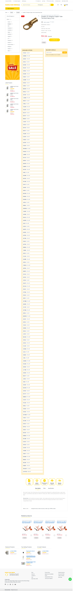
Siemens (10, 48)
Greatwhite (10, 30)
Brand (12, 12)
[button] (38, 16)
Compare (52, 21)
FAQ (32, 577)
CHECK (64, 52)
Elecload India (25, 498)
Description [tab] (38, 488)
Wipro (9, 50)
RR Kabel (10, 46)
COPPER (54, 15)
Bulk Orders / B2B (35, 578)
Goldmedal (10, 28)
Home (6, 12)
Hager (10, 32)
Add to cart (55, 39)
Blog (32, 572)
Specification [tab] (51, 488)
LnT (9, 38)
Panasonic (10, 40)
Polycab (10, 42)
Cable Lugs (51, 15)
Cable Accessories (46, 15)
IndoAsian (10, 34)
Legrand (10, 36)
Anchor (10, 21)
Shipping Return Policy (49, 576)
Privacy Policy (47, 572)
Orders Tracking (61, 575)
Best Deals (60, 577)
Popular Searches (61, 572)
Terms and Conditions (48, 578)
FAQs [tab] (44, 488)
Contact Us (33, 575)
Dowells (18, 12)
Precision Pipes (11, 44)
